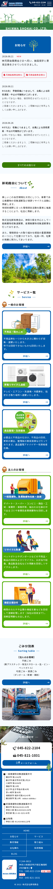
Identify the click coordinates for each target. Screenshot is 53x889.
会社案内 (14, 847)
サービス (38, 836)
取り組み (38, 842)
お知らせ (14, 836)
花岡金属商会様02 (36, 74)
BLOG (14, 853)
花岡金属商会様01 (13, 74)
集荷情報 (14, 842)
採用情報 (38, 847)
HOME (26, 830)
